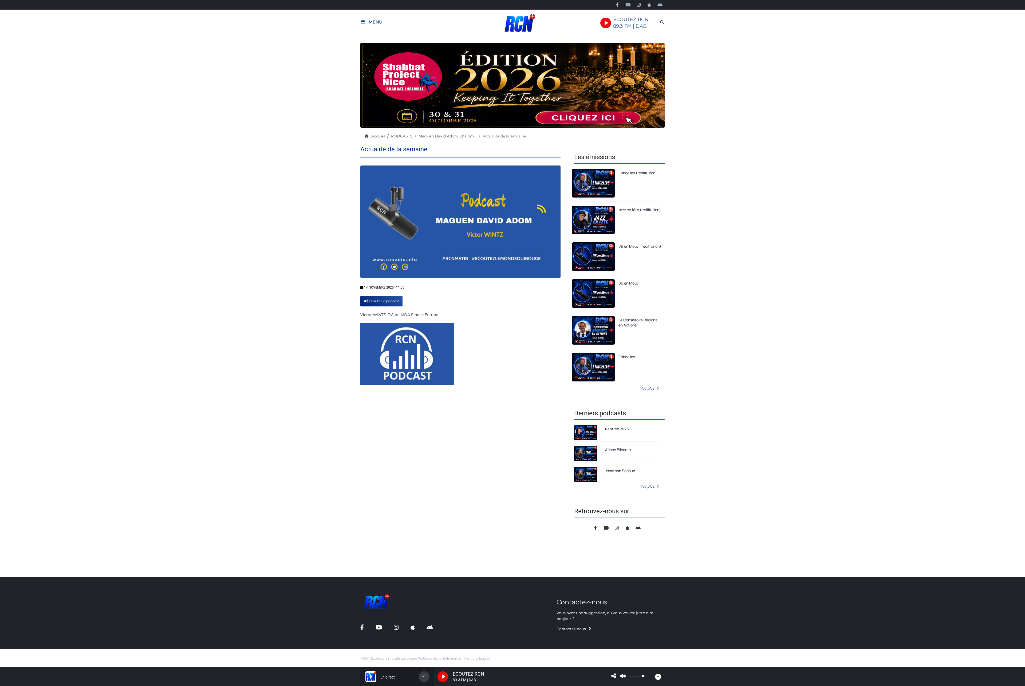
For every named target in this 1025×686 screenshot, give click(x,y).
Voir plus (647, 388)
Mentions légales (476, 658)
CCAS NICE (17, 292)
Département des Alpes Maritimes (38, 304)
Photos (13, 190)
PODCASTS (402, 136)
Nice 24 (14, 281)
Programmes (19, 55)
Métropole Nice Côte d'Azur (32, 258)
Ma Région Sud (21, 315)
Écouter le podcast (383, 301)
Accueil (378, 136)
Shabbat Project (22, 247)
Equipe (13, 67)
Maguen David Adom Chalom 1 (448, 136)
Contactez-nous (572, 628)
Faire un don (18, 78)
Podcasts (15, 44)
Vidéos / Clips (20, 202)
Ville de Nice (18, 270)
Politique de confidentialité (439, 658)
